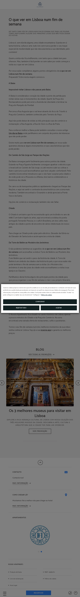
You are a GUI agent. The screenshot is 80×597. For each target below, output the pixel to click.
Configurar (40, 302)
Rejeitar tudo (21, 308)
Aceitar (59, 308)
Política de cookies (46, 295)
